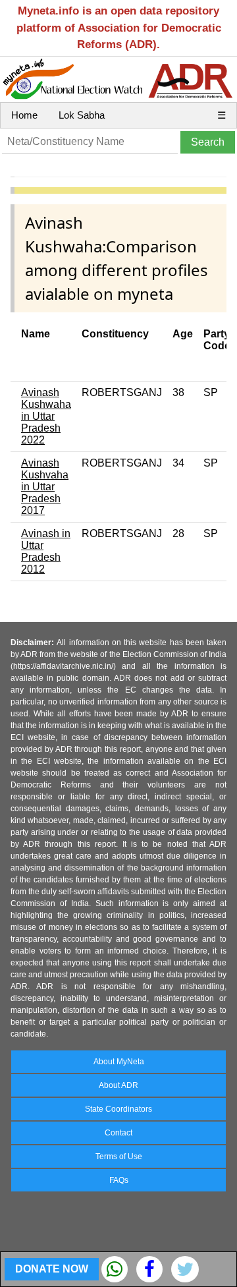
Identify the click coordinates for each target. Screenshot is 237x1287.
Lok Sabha (82, 115)
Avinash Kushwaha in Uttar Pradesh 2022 (46, 416)
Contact (118, 1132)
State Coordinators (118, 1109)
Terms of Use (118, 1156)
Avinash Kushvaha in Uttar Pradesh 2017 (44, 486)
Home (24, 115)
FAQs (118, 1180)
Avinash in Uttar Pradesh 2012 (45, 551)
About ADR (118, 1085)
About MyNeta (118, 1061)
